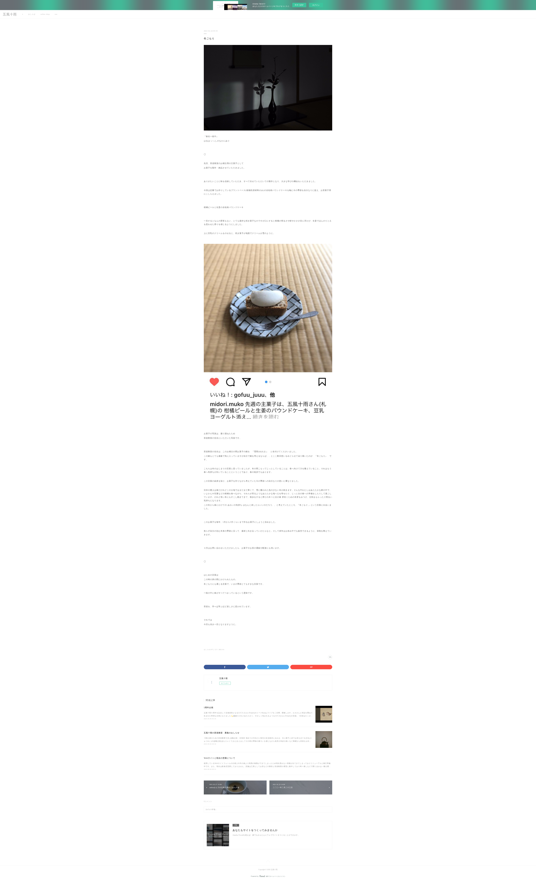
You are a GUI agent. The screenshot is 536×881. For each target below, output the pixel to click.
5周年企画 (208, 708)
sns (56, 14)
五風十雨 (10, 14)
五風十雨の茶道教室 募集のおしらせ (221, 733)
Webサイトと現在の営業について (219, 758)
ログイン (316, 5)
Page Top (268, 861)
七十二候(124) (219, 649)
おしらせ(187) (209, 649)
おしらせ (31, 14)
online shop (45, 14)
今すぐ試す (299, 4)
